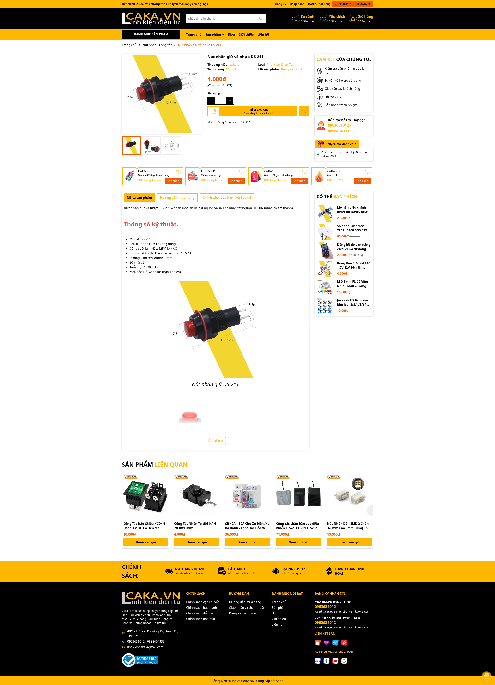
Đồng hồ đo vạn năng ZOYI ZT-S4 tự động (353, 247)
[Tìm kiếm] (261, 18)
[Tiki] (335, 642)
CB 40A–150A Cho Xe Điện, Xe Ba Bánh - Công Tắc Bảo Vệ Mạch (247, 525)
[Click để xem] (161, 94)
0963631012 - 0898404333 (354, 4)
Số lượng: (214, 93)
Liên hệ (263, 34)
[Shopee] (318, 642)
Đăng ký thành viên (243, 613)
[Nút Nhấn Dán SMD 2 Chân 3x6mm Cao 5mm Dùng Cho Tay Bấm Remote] (349, 496)
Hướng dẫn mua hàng (245, 602)
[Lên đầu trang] (487, 666)
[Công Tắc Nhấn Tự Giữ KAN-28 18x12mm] (196, 496)
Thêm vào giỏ (145, 542)
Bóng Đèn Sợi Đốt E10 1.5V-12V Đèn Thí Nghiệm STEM (353, 265)
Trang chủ (194, 34)
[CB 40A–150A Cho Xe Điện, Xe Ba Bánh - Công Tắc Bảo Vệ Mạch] (247, 496)
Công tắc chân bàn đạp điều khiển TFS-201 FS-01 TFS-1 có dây (297, 525)
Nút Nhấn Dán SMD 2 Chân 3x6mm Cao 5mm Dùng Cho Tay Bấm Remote (348, 525)
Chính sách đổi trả (199, 613)
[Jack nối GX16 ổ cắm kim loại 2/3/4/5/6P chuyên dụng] (325, 306)
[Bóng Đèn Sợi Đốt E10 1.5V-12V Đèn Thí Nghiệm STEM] (325, 269)
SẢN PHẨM (154, 464)
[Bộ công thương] (140, 660)
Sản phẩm (213, 34)
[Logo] (151, 18)
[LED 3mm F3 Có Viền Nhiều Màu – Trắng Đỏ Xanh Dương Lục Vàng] (325, 287)
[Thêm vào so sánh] (164, 484)
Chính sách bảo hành (201, 607)
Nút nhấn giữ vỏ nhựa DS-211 (147, 208)
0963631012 (325, 606)
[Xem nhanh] (164, 490)
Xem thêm (215, 440)
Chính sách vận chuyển (203, 602)
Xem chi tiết (247, 542)
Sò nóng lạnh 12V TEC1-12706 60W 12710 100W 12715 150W (353, 228)
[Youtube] (335, 660)
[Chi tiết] (178, 171)
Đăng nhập (297, 4)
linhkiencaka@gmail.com (145, 647)
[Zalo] (318, 660)
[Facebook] (326, 660)
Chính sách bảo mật (200, 619)
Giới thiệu (246, 34)
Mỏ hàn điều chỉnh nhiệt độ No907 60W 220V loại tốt (352, 209)
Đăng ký (280, 4)
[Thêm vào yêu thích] (304, 111)
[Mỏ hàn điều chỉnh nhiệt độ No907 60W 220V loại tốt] (325, 213)
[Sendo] (344, 642)
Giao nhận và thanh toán (247, 607)
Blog (231, 34)
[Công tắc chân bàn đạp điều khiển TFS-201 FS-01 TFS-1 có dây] (298, 496)
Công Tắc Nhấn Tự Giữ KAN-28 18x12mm (195, 525)
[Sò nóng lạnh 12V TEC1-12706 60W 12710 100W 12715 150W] (325, 232)
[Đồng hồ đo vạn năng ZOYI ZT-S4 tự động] (325, 250)
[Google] (344, 660)
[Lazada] (326, 642)
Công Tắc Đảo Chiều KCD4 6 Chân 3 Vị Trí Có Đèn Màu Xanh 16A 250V (144, 525)
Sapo (279, 681)
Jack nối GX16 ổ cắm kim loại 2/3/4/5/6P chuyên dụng (352, 302)
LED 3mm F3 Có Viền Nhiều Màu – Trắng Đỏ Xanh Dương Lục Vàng (352, 283)
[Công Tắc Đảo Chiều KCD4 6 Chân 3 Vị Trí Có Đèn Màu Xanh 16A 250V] (145, 496)
